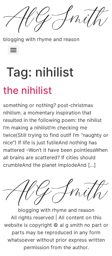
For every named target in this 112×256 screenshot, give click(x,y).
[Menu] (13, 50)
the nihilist (27, 90)
